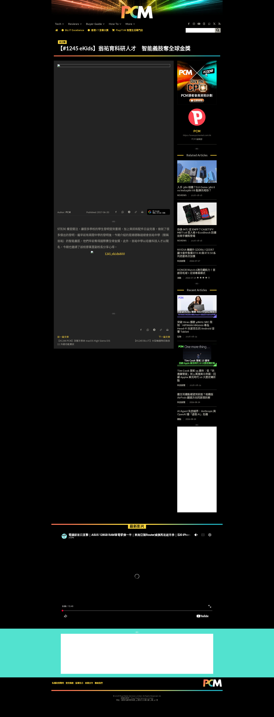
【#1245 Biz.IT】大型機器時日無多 (152, 340)
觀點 (179, 419)
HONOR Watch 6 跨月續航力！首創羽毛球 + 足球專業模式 (196, 271)
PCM (68, 212)
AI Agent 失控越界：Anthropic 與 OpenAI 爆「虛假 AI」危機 (196, 413)
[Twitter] (214, 24)
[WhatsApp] (122, 212)
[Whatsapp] (209, 24)
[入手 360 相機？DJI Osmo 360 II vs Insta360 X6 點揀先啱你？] (197, 171)
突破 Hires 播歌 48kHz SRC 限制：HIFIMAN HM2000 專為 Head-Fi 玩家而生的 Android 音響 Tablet (195, 327)
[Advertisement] (197, 469)
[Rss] (219, 24)
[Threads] (204, 24)
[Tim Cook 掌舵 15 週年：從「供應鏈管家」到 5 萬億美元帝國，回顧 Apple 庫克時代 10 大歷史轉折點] (197, 355)
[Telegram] (129, 212)
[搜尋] (218, 30)
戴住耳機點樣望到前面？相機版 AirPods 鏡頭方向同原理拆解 (195, 396)
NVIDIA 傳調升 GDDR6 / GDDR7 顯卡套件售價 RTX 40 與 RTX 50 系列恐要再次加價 (196, 253)
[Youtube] (199, 24)
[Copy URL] (135, 212)
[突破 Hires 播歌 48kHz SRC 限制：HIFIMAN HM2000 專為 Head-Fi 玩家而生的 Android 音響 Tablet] (197, 306)
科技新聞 (181, 261)
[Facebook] (188, 24)
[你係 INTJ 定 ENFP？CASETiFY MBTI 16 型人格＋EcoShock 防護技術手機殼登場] (197, 213)
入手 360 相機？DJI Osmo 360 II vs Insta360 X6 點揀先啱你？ (196, 189)
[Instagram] (193, 24)
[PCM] (197, 117)
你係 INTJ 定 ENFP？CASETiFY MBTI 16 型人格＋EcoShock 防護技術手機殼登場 (196, 232)
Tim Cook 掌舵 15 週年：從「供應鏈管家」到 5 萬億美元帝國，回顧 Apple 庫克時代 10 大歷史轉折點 (196, 375)
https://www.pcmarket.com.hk (197, 135)
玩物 (179, 336)
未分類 (62, 42)
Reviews (182, 195)
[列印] (142, 212)
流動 (179, 278)
